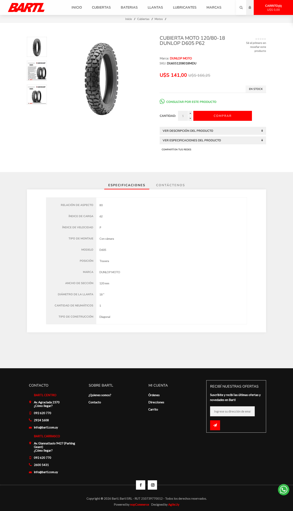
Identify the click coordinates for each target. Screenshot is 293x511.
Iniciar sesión (253, 3)
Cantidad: (168, 116)
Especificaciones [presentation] (126, 185)
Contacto (94, 402)
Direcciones (156, 402)
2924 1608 (41, 420)
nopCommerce (139, 504)
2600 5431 (41, 465)
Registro (253, 11)
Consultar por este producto (191, 102)
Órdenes (154, 395)
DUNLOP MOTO (181, 58)
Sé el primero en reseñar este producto (256, 46)
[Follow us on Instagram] (152, 485)
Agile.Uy (173, 504)
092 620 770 (42, 413)
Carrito (273, 8)
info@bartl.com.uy (46, 427)
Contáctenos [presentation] (170, 185)
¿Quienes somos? (99, 395)
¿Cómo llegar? (43, 406)
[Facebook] (140, 485)
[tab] (126, 185)
